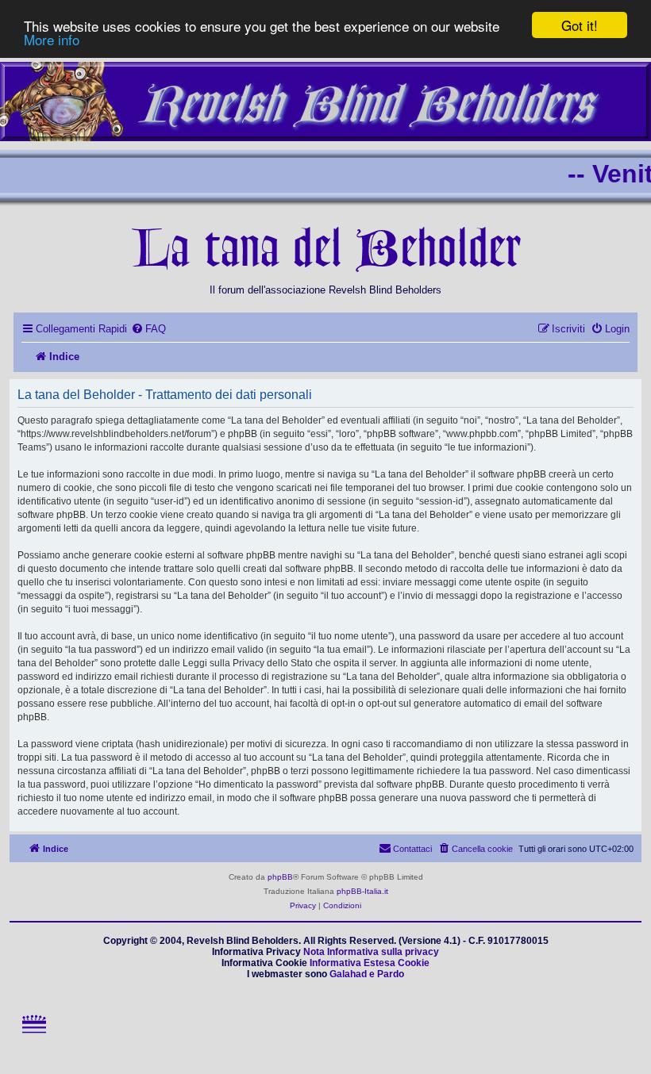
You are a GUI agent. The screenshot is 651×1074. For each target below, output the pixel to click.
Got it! (579, 25)
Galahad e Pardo (366, 974)
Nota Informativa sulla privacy (371, 951)
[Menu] (33, 1038)
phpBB (280, 877)
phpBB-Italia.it (362, 891)
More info (51, 39)
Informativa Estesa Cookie (370, 963)
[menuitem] (148, 328)
